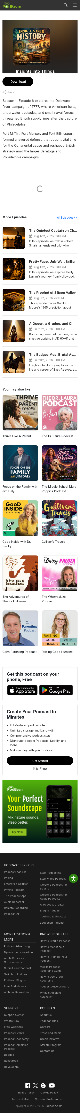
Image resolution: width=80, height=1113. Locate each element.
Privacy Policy (25, 1092)
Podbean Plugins (15, 980)
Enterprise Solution (16, 883)
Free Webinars (13, 1026)
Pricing (8, 877)
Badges (9, 1054)
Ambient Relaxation (16, 992)
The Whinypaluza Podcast (54, 599)
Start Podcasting (50, 872)
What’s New (11, 1020)
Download (18, 82)
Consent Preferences (49, 1099)
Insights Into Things (35, 71)
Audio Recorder (14, 901)
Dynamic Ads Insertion (18, 952)
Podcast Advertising (17, 946)
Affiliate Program (50, 1044)
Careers (45, 1026)
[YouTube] (52, 1085)
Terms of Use (20, 1099)
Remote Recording (16, 907)
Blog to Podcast (50, 910)
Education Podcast (52, 922)
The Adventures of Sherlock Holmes (15, 599)
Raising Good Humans (57, 652)
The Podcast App (15, 896)
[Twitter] (35, 1085)
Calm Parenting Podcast (19, 652)
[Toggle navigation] (75, 5)
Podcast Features (15, 871)
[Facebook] (27, 1085)
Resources (11, 1060)
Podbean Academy (16, 1038)
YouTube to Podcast (53, 916)
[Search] (65, 5)
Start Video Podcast (53, 878)
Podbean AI (11, 913)
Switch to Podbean (16, 974)
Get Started (40, 761)
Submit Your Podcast (17, 968)
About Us (46, 1014)
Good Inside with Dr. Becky (16, 544)
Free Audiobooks (15, 986)
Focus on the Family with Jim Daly (19, 489)
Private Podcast (14, 889)
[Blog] (43, 1085)
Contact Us (47, 1050)
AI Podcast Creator (52, 904)
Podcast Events (14, 1033)
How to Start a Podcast (55, 940)
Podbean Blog (49, 1020)
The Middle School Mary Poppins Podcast (59, 489)
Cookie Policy (49, 1092)
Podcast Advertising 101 (55, 986)
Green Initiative (49, 1038)
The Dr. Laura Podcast (57, 436)
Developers (11, 1066)
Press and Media (51, 1033)
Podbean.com (53, 1105)
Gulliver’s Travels (53, 542)
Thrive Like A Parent (16, 436)
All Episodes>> (67, 217)
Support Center (14, 1014)
